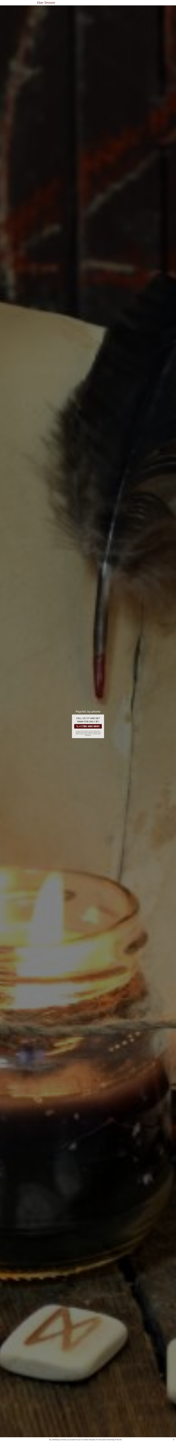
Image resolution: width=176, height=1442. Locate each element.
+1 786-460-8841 (88, 726)
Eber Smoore (46, 2)
